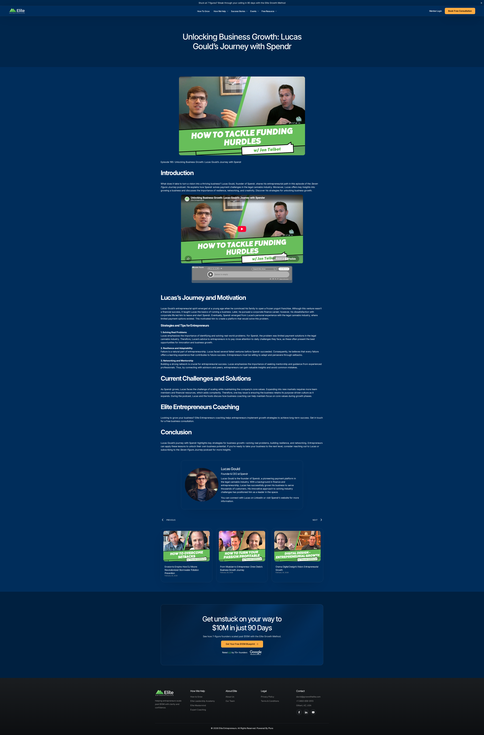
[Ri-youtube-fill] (313, 712)
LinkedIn (258, 497)
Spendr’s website (280, 497)
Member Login (435, 11)
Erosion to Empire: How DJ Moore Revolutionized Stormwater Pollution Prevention (182, 569)
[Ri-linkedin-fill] (306, 712)
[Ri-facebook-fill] (299, 712)
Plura (270, 728)
